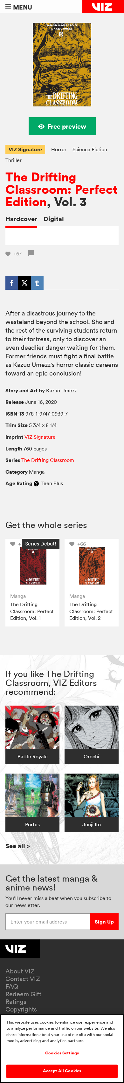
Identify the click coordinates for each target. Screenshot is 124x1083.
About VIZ (20, 971)
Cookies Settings (62, 1053)
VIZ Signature (25, 149)
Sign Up (104, 921)
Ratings (15, 1001)
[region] (62, 1048)
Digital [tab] (54, 218)
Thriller (13, 160)
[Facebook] (11, 282)
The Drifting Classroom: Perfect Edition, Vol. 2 (91, 611)
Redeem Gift (23, 994)
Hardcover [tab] (21, 218)
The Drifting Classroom (47, 460)
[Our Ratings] (36, 483)
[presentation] (32, 566)
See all (17, 846)
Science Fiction (89, 149)
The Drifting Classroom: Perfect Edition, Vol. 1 (32, 611)
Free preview (67, 126)
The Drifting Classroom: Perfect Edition (61, 189)
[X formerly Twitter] (24, 282)
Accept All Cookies (62, 1071)
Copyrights (21, 1009)
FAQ (11, 986)
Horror (58, 149)
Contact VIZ (22, 979)
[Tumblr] (37, 282)
